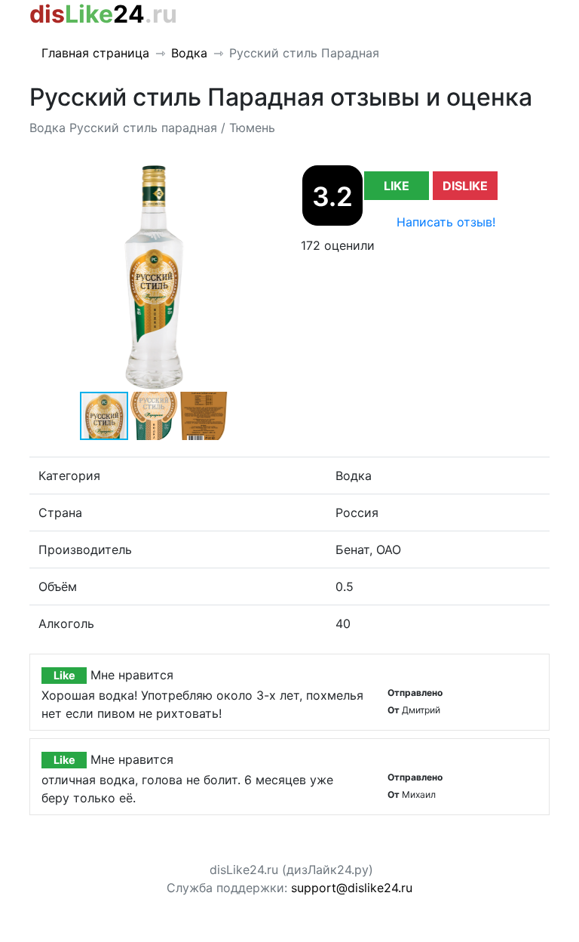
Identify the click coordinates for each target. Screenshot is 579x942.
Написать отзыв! (446, 221)
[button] (265, 177)
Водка (189, 52)
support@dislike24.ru (351, 887)
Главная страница (95, 52)
